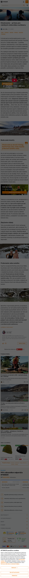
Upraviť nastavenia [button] (14, 572)
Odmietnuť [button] (14, 575)
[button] (3, 562)
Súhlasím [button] (14, 568)
